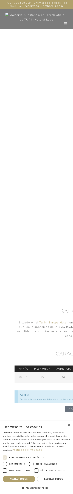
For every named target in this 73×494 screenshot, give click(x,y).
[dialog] (36, 457)
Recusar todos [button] (53, 478)
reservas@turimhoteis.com (44, 6)
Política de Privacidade (27, 450)
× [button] (69, 425)
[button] (36, 488)
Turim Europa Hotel (53, 322)
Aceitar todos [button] (19, 478)
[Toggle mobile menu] (66, 24)
